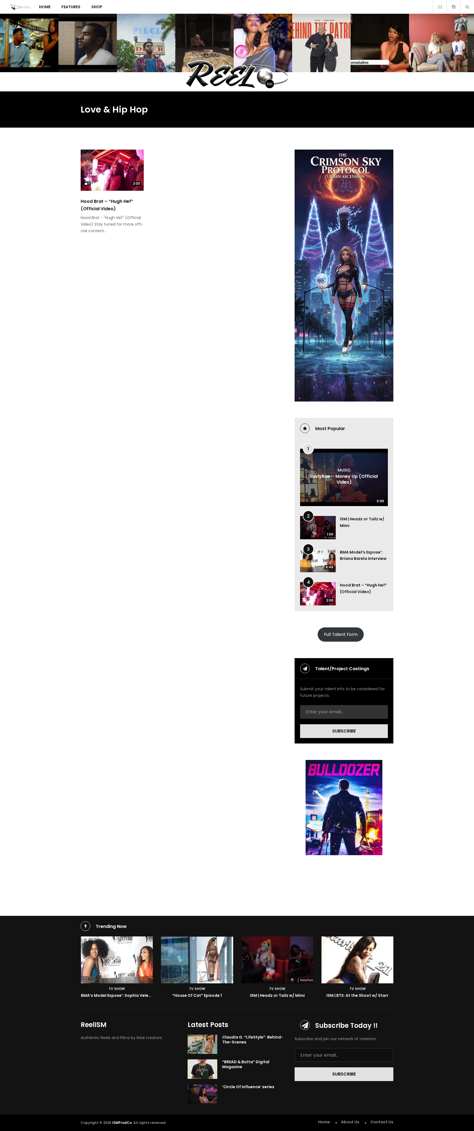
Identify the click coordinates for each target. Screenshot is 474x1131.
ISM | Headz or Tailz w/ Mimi (277, 995)
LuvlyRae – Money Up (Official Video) (344, 479)
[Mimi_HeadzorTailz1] (277, 959)
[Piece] (146, 43)
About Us (350, 1122)
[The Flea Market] (29, 43)
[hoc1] (197, 959)
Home (44, 7)
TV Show (117, 988)
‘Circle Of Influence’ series (248, 1087)
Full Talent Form (341, 634)
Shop (96, 7)
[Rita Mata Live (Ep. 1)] (380, 43)
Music (344, 470)
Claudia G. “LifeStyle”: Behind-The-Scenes (252, 1039)
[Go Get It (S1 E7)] (204, 43)
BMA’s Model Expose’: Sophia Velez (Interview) (127, 995)
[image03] (357, 959)
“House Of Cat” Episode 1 (197, 995)
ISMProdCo (122, 1122)
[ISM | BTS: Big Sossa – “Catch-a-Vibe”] (263, 43)
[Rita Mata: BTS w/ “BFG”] (438, 43)
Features (70, 7)
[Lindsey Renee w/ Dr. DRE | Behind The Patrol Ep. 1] (321, 43)
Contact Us (381, 1122)
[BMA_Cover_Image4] (117, 959)
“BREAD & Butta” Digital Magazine (245, 1064)
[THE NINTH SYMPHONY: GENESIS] (87, 43)
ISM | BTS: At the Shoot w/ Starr (357, 995)
